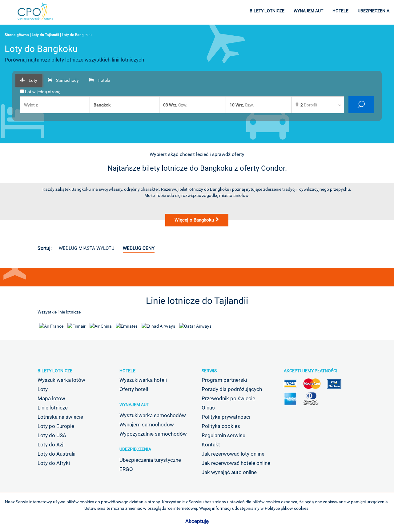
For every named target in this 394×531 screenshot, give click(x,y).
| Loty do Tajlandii (44, 35)
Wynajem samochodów (146, 424)
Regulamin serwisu (223, 435)
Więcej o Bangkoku (195, 220)
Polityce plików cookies (286, 508)
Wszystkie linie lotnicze (59, 311)
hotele (340, 10)
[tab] (28, 80)
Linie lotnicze (53, 408)
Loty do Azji (51, 444)
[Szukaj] (361, 104)
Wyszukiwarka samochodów (152, 415)
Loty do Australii (56, 454)
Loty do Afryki (54, 463)
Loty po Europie (56, 426)
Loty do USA (52, 435)
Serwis (209, 370)
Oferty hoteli (133, 389)
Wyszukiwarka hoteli (143, 380)
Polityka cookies (221, 426)
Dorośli (308, 104)
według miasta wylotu (87, 248)
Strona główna (17, 35)
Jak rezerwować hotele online (236, 463)
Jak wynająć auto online (229, 472)
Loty (43, 389)
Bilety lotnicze (55, 370)
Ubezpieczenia (135, 449)
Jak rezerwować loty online (233, 454)
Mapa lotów (51, 398)
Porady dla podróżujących (232, 389)
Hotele (127, 370)
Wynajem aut (134, 404)
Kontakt (211, 444)
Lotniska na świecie (60, 417)
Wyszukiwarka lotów (61, 380)
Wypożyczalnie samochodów (153, 434)
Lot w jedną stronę (42, 91)
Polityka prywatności (226, 417)
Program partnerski (224, 380)
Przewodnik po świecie (228, 398)
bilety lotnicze (267, 10)
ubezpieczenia (373, 10)
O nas (208, 408)
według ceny (139, 248)
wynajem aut (308, 10)
